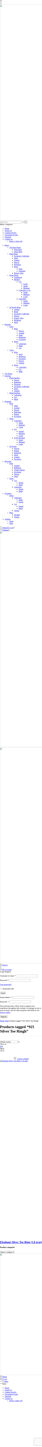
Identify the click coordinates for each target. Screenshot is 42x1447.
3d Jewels (13, 446)
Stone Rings (13, 275)
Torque (16, 511)
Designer (17, 384)
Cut (20, 282)
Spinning (22, 271)
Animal (16, 260)
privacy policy (5, 1012)
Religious (17, 265)
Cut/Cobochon (19, 438)
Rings (7, 245)
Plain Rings (13, 254)
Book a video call (15, 241)
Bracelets (8, 461)
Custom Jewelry (11, 233)
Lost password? (6, 985)
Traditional (18, 277)
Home (7, 228)
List (1, 1046)
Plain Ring (18, 250)
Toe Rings (8, 374)
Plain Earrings (14, 378)
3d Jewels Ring (15, 307)
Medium (26, 288)
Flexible (17, 515)
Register (4, 1017)
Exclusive (22, 339)
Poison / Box (19, 273)
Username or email (8, 976)
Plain (20, 269)
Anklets (7, 519)
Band (16, 267)
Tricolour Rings (15, 247)
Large (25, 284)
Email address (6, 997)
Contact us (8, 239)
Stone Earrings (14, 393)
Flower (16, 262)
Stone (16, 342)
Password (4, 980)
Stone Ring (18, 252)
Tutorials (8, 237)
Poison (16, 414)
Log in (3, 993)
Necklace (8, 493)
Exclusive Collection (21, 256)
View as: (3, 1044)
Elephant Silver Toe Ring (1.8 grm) (21, 1242)
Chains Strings (19, 470)
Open (11, 327)
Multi (21, 346)
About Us (8, 231)
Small (25, 286)
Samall (21, 431)
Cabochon (22, 299)
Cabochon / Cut (24, 290)
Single (21, 483)
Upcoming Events (11, 235)
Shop (7, 1021)
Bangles (8, 324)
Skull (16, 258)
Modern (17, 280)
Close (11, 350)
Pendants (8, 401)
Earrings (8, 376)
